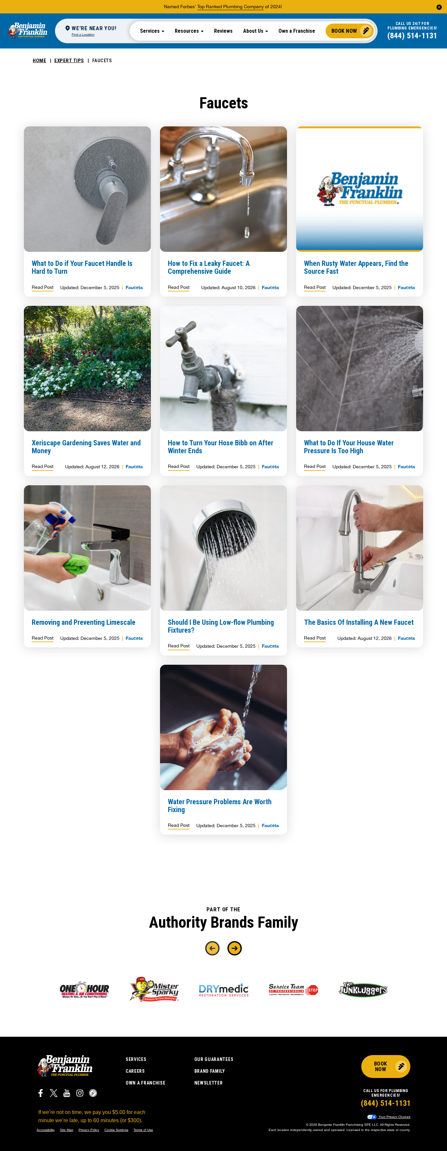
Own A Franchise (146, 1083)
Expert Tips (69, 61)
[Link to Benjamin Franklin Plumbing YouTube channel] (67, 1094)
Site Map (66, 1130)
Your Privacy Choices (394, 1117)
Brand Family (209, 1071)
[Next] (234, 948)
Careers (135, 1071)
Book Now (344, 31)
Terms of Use (143, 1130)
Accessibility (46, 1130)
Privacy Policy (89, 1130)
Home (39, 61)
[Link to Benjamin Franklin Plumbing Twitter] (54, 1094)
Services (136, 1059)
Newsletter (208, 1083)
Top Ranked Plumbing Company (230, 6)
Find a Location (83, 34)
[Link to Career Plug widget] (93, 1094)
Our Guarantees (214, 1059)
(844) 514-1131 (412, 35)
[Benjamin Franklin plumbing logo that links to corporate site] (27, 31)
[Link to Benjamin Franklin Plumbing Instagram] (80, 1094)
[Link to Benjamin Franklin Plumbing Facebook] (41, 1094)
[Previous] (212, 948)
